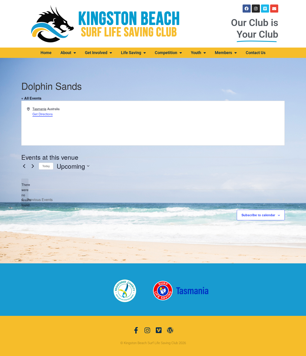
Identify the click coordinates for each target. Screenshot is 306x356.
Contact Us (255, 52)
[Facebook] (247, 8)
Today (46, 166)
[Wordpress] (170, 330)
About (65, 52)
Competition (166, 52)
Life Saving (131, 52)
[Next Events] (32, 166)
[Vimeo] (265, 8)
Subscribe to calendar (258, 215)
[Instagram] (256, 8)
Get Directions (42, 114)
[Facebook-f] (136, 330)
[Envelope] (274, 8)
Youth (196, 52)
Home (46, 52)
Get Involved (96, 52)
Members (223, 52)
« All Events (31, 98)
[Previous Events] (24, 166)
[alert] (24, 195)
